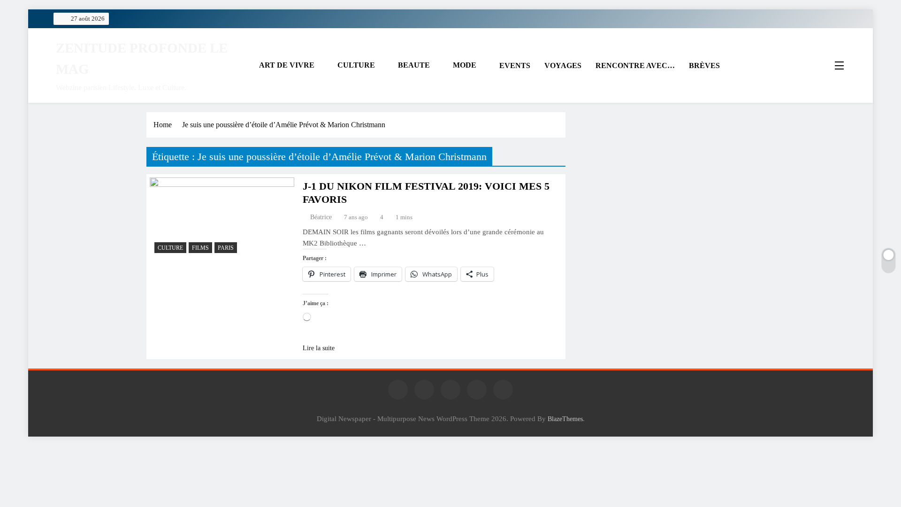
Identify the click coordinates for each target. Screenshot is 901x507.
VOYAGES (562, 65)
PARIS (226, 248)
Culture (170, 248)
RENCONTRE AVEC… (635, 65)
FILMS (200, 248)
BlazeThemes (565, 418)
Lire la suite (319, 348)
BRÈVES (704, 65)
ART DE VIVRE (286, 65)
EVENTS (514, 65)
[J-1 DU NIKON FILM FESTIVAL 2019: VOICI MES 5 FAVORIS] (222, 217)
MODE (464, 65)
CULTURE (356, 65)
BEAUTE (414, 65)
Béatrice (321, 217)
